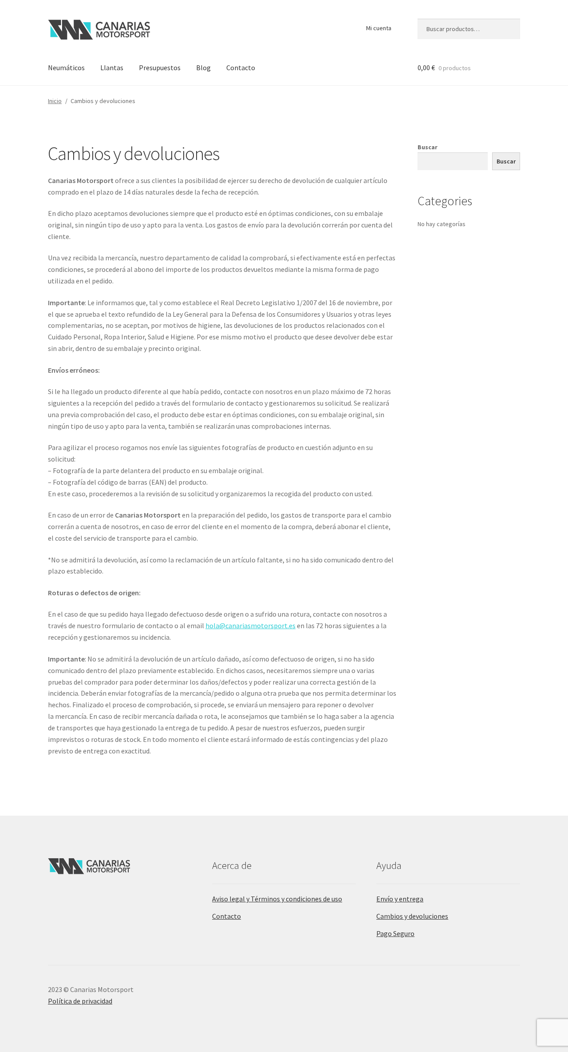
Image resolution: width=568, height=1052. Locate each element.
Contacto (240, 67)
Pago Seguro (395, 933)
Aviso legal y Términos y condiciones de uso (277, 898)
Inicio (55, 101)
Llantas (111, 67)
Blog (203, 67)
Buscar (428, 147)
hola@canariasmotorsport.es (250, 625)
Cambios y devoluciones (412, 916)
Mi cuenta (378, 28)
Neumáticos (66, 67)
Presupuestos (160, 67)
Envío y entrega (399, 898)
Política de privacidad (80, 1000)
